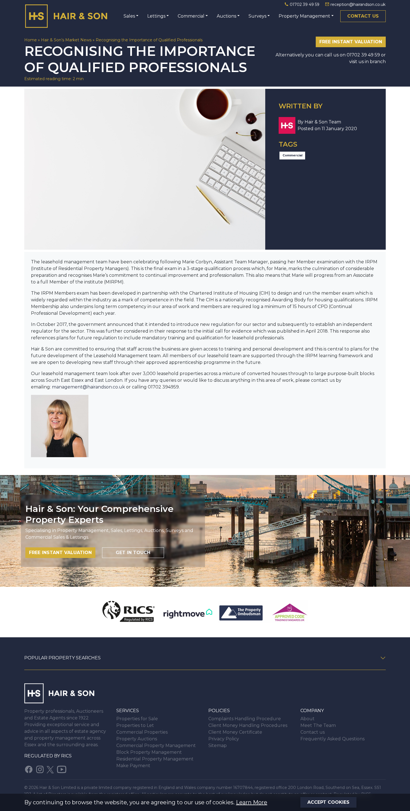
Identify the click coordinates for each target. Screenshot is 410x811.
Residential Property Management (155, 759)
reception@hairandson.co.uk (357, 4)
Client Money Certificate (235, 732)
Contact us (363, 16)
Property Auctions (136, 738)
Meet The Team (318, 725)
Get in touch (133, 552)
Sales (129, 16)
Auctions (226, 16)
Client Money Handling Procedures (247, 725)
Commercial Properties (142, 732)
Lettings (156, 16)
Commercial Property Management (156, 745)
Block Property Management (149, 752)
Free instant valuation (350, 41)
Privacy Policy (223, 738)
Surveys (257, 16)
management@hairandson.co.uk (88, 387)
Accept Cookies (328, 802)
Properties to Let (135, 725)
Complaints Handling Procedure (244, 718)
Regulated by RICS (48, 755)
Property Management (304, 16)
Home (30, 39)
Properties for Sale (137, 718)
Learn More (251, 802)
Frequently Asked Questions (332, 738)
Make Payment (133, 765)
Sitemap (217, 745)
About (307, 718)
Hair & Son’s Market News (66, 39)
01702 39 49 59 (304, 4)
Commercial (191, 16)
